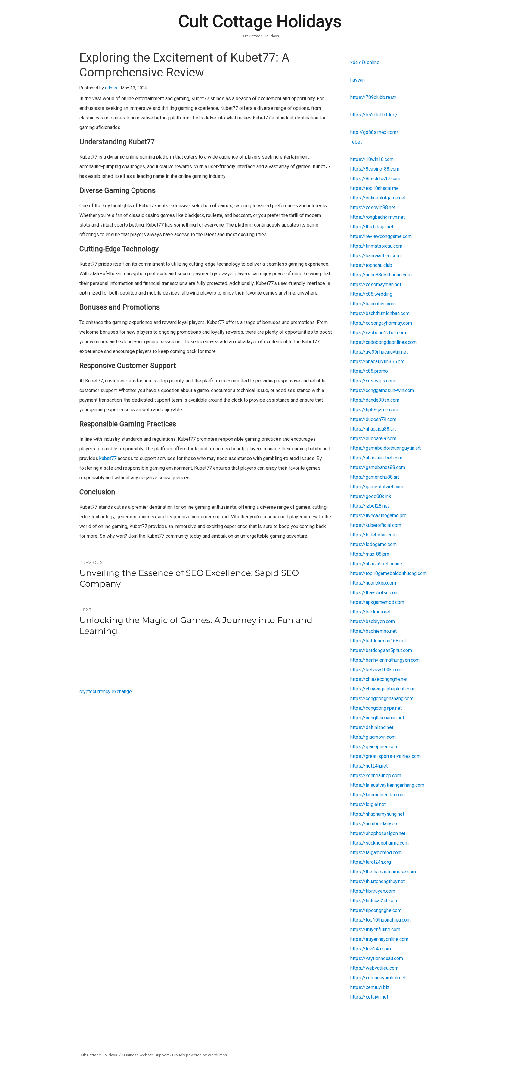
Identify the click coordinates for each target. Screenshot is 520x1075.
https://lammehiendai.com (377, 795)
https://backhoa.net (370, 612)
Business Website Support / (147, 1055)
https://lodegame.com (373, 544)
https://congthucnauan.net (377, 718)
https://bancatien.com (373, 304)
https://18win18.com (372, 159)
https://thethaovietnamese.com (383, 872)
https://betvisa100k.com (376, 669)
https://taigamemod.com (376, 852)
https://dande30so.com (374, 400)
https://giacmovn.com (373, 737)
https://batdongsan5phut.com (381, 650)
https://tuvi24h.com (370, 949)
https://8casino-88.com (374, 169)
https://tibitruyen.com (372, 891)
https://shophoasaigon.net (377, 833)
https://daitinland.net (371, 727)
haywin (357, 80)
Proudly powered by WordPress (199, 1055)
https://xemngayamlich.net (378, 978)
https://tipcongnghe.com (375, 910)
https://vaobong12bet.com (378, 332)
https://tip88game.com (374, 409)
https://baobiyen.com (372, 621)
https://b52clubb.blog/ (374, 115)
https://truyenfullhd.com (375, 929)
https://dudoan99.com (373, 438)
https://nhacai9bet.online (376, 564)
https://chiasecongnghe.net (378, 679)
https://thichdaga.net (371, 227)
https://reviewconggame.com (381, 236)
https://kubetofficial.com (375, 525)
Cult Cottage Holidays (260, 21)
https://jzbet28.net (369, 506)
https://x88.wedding (371, 294)
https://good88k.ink (370, 496)
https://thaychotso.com (374, 592)
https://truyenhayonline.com (379, 939)
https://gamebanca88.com (377, 467)
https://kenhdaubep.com (375, 775)
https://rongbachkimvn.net (377, 217)
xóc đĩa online (364, 62)
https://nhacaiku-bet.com (376, 458)
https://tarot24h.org (370, 862)
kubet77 (107, 458)
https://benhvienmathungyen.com (385, 660)
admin (111, 88)
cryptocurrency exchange (105, 691)
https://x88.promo (369, 371)
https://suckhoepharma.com (379, 843)
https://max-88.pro (369, 554)
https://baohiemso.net (373, 631)
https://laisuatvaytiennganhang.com (387, 785)
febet (356, 142)
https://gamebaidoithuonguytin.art (385, 448)
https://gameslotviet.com (376, 487)
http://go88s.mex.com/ (374, 132)
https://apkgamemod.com (377, 602)
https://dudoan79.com (373, 419)
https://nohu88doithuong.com (381, 275)
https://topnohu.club (371, 265)
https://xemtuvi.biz (370, 987)
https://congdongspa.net (376, 708)
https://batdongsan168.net (378, 641)
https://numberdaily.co (373, 823)
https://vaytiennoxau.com (376, 958)
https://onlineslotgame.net (378, 198)
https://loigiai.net (368, 804)
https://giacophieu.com (374, 746)
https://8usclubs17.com (375, 178)
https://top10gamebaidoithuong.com (388, 573)
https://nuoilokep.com (373, 583)
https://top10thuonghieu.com (380, 920)
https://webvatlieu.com (374, 968)
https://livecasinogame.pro (378, 515)
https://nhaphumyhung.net (377, 814)
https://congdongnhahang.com (381, 698)
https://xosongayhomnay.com (381, 323)
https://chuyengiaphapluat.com (382, 689)
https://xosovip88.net (372, 207)
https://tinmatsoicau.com (376, 246)
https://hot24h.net (369, 766)
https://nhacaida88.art (373, 429)
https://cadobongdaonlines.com (383, 342)
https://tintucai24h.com (374, 901)
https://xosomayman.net (375, 284)
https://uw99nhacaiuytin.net (379, 352)
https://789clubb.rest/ (373, 97)
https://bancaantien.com (375, 255)
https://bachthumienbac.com (380, 313)
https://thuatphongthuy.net (377, 881)
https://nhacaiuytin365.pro (377, 361)
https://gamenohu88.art (374, 477)
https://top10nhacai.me (374, 188)
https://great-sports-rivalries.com (385, 756)
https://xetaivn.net (369, 997)
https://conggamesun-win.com (382, 390)
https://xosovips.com (372, 381)
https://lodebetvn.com (373, 535)
